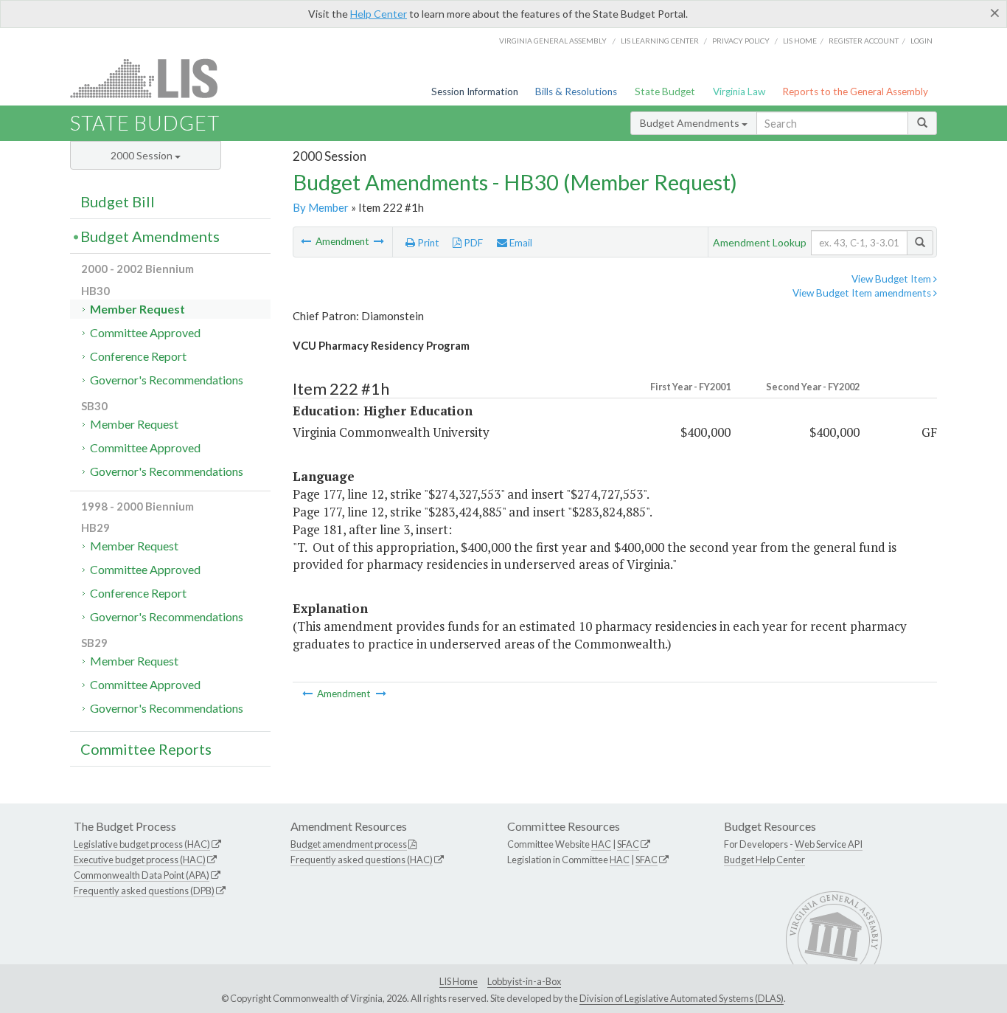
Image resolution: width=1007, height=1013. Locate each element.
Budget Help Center (764, 859)
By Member (321, 207)
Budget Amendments (691, 123)
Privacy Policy (741, 40)
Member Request (137, 309)
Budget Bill (117, 201)
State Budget (665, 91)
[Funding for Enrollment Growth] (379, 241)
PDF (472, 243)
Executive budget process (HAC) (140, 859)
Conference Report (138, 356)
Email (519, 243)
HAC (601, 844)
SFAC (628, 844)
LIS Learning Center (660, 40)
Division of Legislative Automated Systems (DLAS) (681, 998)
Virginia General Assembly (553, 40)
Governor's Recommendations (166, 380)
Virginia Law (739, 91)
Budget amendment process (348, 844)
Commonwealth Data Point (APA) (141, 875)
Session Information (474, 91)
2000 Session (143, 155)
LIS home (800, 40)
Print (427, 243)
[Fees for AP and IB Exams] (307, 241)
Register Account (864, 40)
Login (921, 40)
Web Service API (829, 844)
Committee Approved (145, 332)
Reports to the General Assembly (855, 91)
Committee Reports (146, 749)
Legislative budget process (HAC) (142, 844)
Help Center (378, 13)
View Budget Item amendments (862, 293)
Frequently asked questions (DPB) (144, 890)
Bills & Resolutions (576, 91)
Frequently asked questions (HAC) (361, 859)
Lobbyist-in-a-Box (524, 981)
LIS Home (458, 981)
